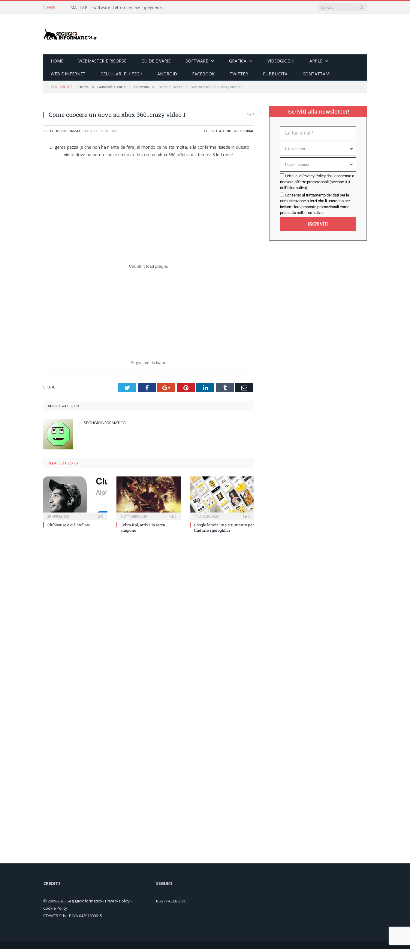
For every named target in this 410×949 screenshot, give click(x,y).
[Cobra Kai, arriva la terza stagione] (148, 497)
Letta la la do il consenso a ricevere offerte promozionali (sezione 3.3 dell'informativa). (317, 182)
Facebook (203, 74)
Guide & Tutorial (238, 131)
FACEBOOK (176, 901)
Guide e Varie (155, 61)
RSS (159, 901)
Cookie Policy (55, 908)
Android (167, 74)
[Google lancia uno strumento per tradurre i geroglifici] (222, 497)
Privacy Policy (314, 176)
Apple (315, 61)
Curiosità (212, 131)
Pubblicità (275, 74)
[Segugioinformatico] (70, 34)
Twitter (239, 74)
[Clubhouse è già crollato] (75, 497)
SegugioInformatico (67, 131)
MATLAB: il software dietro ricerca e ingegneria (116, 7)
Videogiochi (280, 61)
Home (57, 61)
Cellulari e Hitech (121, 74)
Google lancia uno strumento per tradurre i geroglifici (224, 527)
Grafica (237, 61)
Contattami (316, 74)
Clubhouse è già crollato (68, 525)
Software (196, 61)
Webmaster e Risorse (102, 61)
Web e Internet (68, 74)
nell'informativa (310, 212)
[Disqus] (148, 619)
